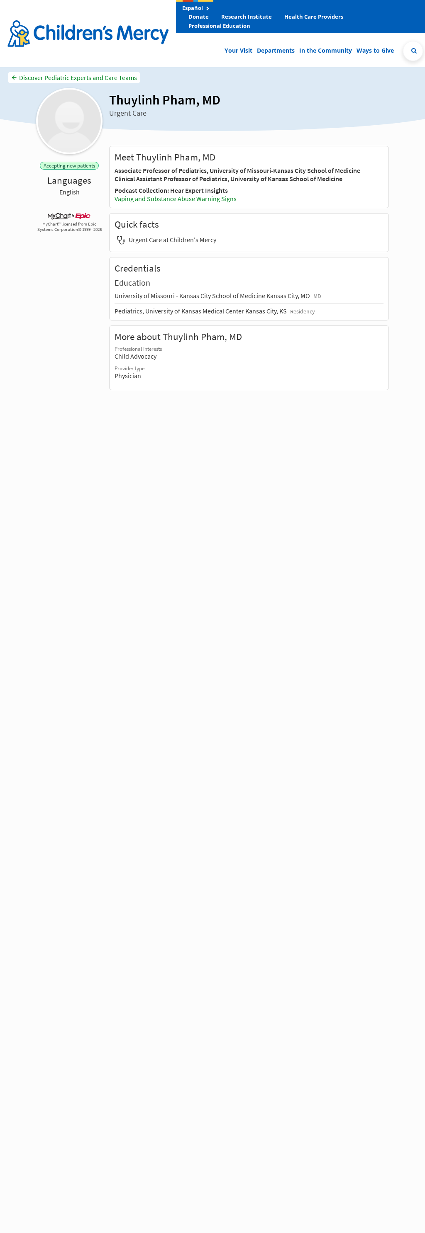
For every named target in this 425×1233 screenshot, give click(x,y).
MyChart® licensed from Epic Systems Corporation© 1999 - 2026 (69, 226)
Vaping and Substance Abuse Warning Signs (176, 198)
